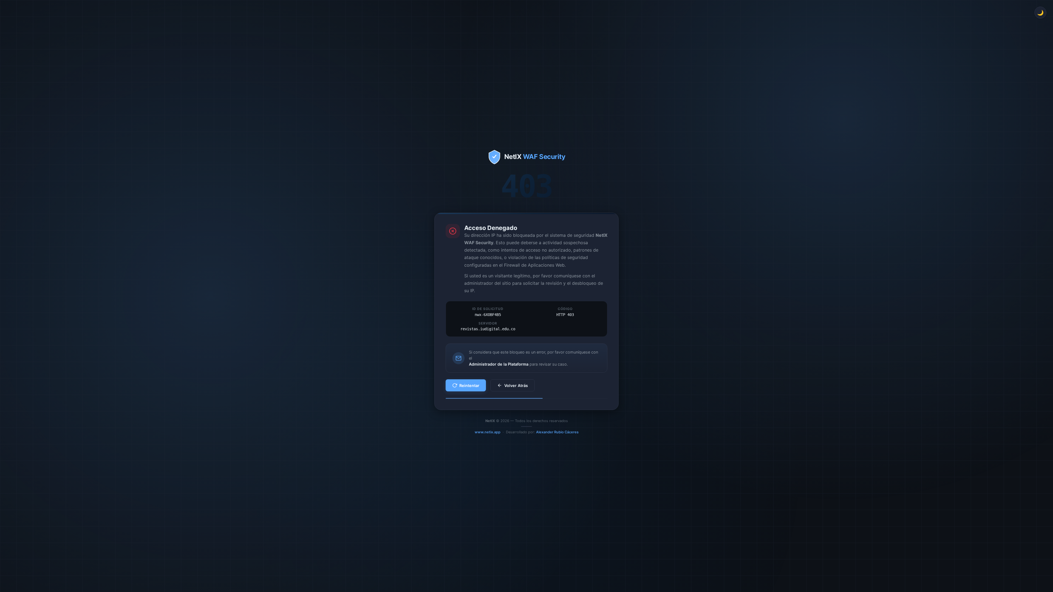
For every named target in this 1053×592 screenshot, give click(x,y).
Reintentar (469, 385)
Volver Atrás (516, 385)
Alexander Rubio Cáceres (557, 432)
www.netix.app (487, 432)
